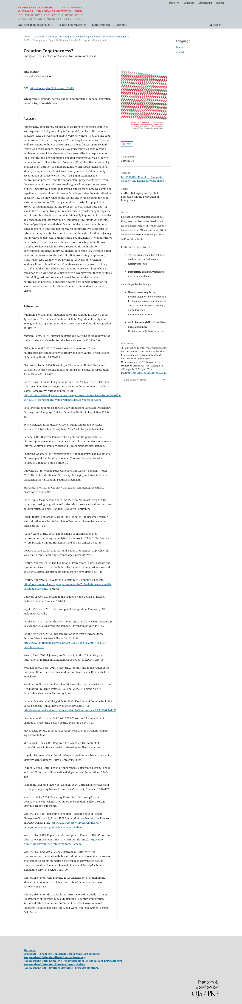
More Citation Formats (135, 379)
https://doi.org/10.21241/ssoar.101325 (52, 88)
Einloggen (189, 2)
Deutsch (180, 47)
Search (216, 24)
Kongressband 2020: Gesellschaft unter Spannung (54, 957)
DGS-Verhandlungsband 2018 (35, 24)
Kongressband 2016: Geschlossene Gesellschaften (54, 964)
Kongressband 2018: (36, 960)
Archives (39, 36)
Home (27, 36)
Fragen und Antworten (72, 24)
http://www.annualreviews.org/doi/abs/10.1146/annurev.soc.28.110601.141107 (70, 710)
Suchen (220, 2)
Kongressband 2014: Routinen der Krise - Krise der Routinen (61, 968)
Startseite (174, 2)
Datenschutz (205, 2)
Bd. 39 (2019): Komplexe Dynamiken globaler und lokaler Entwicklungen (87, 36)
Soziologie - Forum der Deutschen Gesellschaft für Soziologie (62, 953)
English (180, 52)
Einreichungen (101, 24)
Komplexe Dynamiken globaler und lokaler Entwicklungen (86, 960)
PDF (128, 144)
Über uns (121, 24)
